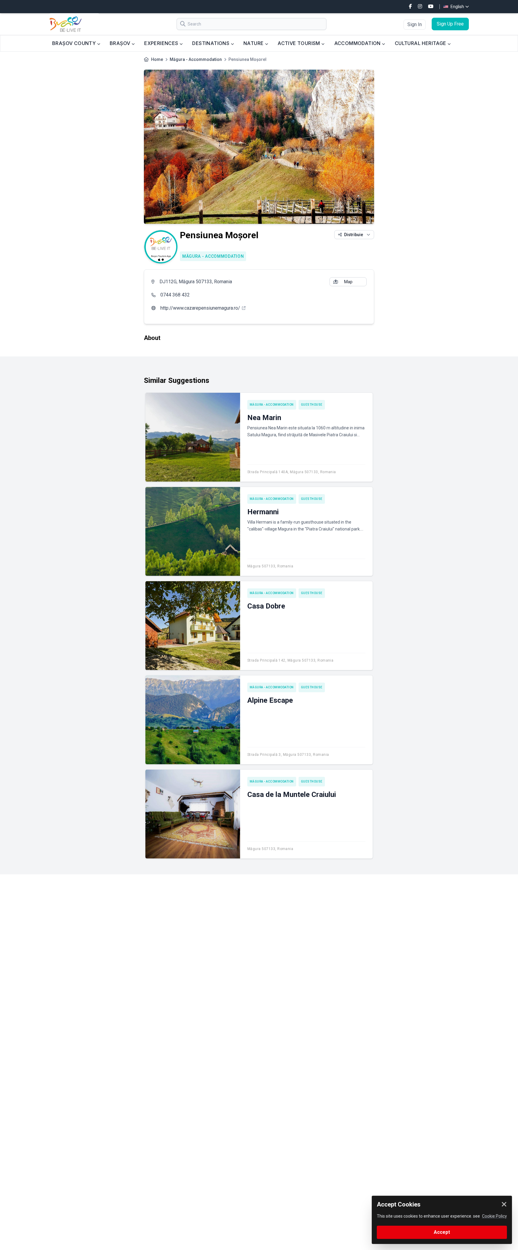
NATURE (254, 43)
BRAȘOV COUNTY (74, 43)
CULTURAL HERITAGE (421, 43)
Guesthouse (312, 404)
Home (157, 59)
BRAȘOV (121, 43)
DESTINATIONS (211, 43)
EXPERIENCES (162, 43)
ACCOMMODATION (358, 43)
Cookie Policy (494, 1216)
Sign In (414, 24)
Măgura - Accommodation (196, 59)
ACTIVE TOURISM (299, 43)
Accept (442, 1232)
